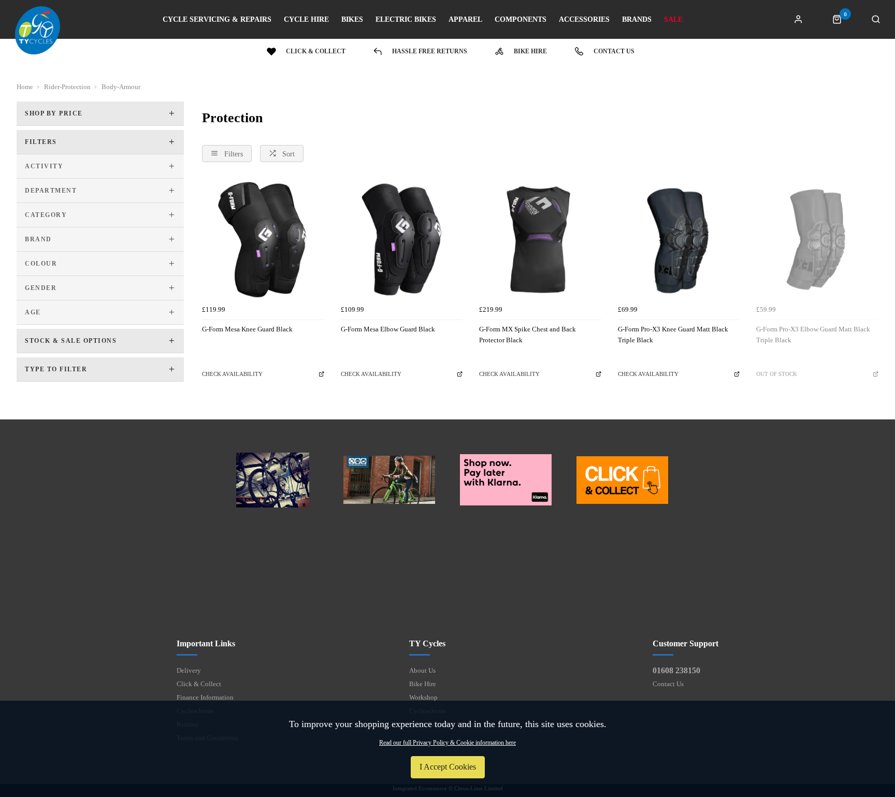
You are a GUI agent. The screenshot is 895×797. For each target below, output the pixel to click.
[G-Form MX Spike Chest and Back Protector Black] (540, 240)
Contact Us (668, 684)
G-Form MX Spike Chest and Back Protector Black (527, 334)
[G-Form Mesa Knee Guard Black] (263, 240)
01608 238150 (676, 670)
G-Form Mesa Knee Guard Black (247, 329)
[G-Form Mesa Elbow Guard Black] (402, 240)
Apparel (465, 19)
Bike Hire (422, 684)
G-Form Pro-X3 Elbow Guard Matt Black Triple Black (813, 334)
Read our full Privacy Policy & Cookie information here (447, 743)
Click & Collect (199, 684)
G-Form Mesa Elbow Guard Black (388, 329)
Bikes (352, 19)
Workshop (423, 697)
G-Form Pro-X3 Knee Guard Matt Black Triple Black (673, 334)
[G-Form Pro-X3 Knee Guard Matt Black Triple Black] (679, 240)
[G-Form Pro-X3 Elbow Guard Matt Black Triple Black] (817, 240)
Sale (673, 19)
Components (520, 19)
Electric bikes (406, 19)
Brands (637, 19)
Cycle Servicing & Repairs (217, 19)
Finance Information (205, 697)
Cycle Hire (306, 19)
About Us (422, 670)
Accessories (584, 19)
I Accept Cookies (448, 766)
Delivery (189, 670)
